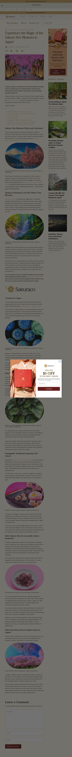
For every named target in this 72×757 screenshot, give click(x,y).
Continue (49, 389)
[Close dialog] (60, 361)
